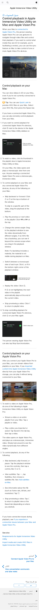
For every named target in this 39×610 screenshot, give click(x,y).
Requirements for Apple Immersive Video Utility (18, 537)
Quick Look (23, 102)
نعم (31, 585)
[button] (7, 2)
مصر (36, 600)
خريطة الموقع (14, 606)
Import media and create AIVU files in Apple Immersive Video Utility (17, 543)
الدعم (30, 591)
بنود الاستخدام (23, 606)
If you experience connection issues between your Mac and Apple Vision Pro (19, 522)
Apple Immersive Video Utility (23, 8)
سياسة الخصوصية (33, 606)
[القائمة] (2, 2)
